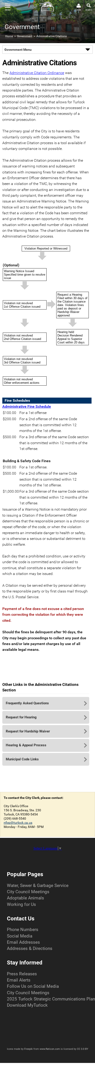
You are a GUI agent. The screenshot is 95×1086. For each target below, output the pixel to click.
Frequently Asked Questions (27, 703)
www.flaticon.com (50, 1048)
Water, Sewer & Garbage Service (37, 885)
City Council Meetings (28, 891)
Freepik (28, 1048)
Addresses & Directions (29, 948)
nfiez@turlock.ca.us (18, 822)
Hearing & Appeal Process (26, 745)
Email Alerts (18, 980)
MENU (7, 10)
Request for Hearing (21, 717)
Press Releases (22, 973)
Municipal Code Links (22, 759)
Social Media (19, 936)
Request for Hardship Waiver (28, 731)
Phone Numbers (22, 929)
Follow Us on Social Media (33, 986)
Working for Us (21, 904)
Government (24, 36)
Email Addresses (23, 942)
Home (9, 36)
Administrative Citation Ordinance (36, 73)
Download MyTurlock (27, 1005)
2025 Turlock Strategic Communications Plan (51, 999)
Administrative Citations (51, 36)
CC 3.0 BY (82, 1048)
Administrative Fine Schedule (26, 406)
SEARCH (88, 10)
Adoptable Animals (25, 898)
